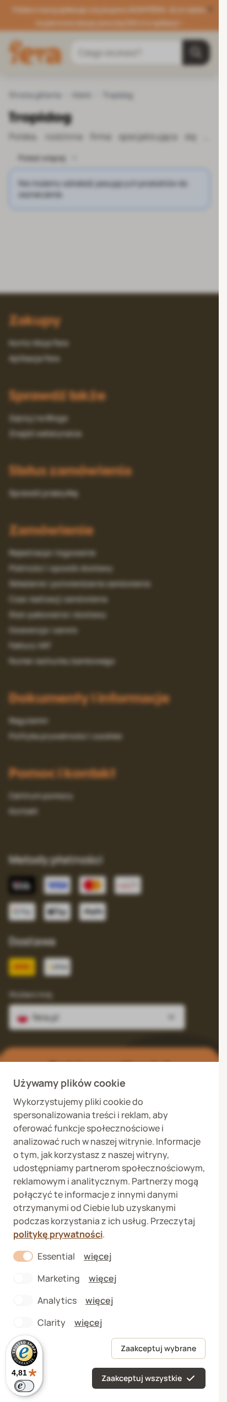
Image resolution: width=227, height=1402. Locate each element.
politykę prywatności (57, 1234)
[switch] (24, 1386)
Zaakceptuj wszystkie (141, 1378)
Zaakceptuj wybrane (158, 1348)
